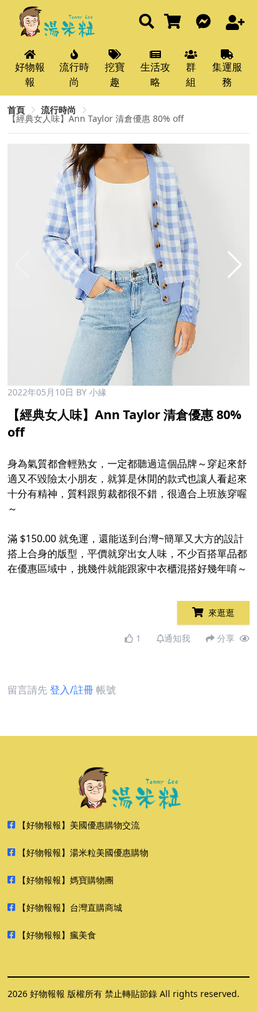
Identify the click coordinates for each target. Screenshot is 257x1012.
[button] (234, 265)
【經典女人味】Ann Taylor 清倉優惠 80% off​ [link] (95, 118)
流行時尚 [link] (58, 110)
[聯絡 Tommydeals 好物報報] (206, 22)
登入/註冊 (72, 690)
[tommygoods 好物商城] (175, 22)
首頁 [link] (16, 110)
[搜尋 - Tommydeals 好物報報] (146, 22)
